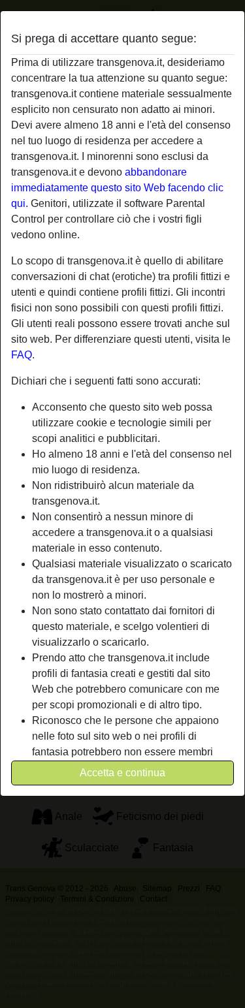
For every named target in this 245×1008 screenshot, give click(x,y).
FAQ (21, 354)
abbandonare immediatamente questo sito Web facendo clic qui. (117, 187)
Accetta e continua (122, 772)
